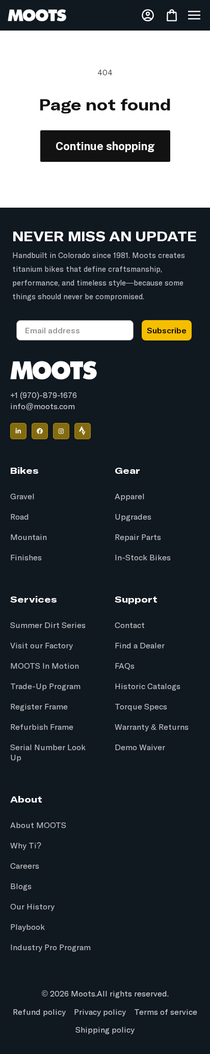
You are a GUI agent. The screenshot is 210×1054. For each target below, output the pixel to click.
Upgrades (133, 517)
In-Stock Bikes (143, 558)
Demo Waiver (140, 748)
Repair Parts (138, 537)
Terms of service (165, 1012)
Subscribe (167, 330)
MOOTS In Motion (44, 666)
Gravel (22, 497)
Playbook (27, 927)
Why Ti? (25, 846)
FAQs (125, 666)
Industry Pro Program (50, 948)
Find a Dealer (140, 646)
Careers (24, 866)
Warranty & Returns (152, 727)
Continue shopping (105, 146)
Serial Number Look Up (48, 753)
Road (19, 517)
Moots (83, 994)
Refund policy (39, 1012)
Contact (130, 625)
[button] (194, 15)
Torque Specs (141, 707)
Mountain (28, 537)
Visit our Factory (41, 646)
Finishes (26, 558)
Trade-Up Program (45, 686)
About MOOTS (38, 825)
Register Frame (39, 707)
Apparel (130, 497)
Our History (32, 907)
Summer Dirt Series (48, 625)
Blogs (21, 886)
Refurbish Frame (41, 727)
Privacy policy (100, 1012)
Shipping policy (105, 1030)
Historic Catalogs (147, 686)
